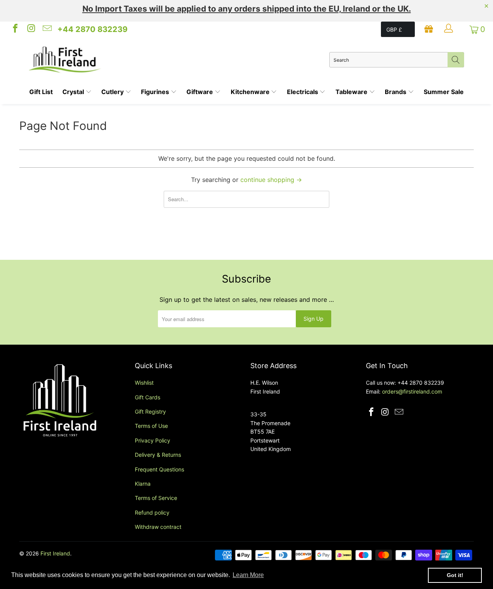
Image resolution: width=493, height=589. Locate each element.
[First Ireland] (179, 60)
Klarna (143, 483)
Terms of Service (156, 498)
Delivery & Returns (158, 454)
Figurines (156, 92)
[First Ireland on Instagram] (30, 29)
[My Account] (449, 29)
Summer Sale (444, 92)
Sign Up (314, 318)
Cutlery (113, 92)
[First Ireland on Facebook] (15, 29)
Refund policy (152, 512)
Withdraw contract (158, 526)
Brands (396, 92)
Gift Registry (150, 411)
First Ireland (55, 553)
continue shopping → (271, 179)
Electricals (303, 92)
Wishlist (144, 382)
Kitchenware (251, 92)
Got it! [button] (455, 575)
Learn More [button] (248, 575)
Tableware (352, 92)
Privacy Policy (152, 440)
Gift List (41, 92)
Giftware (200, 92)
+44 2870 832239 (92, 29)
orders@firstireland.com (412, 391)
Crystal (74, 92)
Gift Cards (147, 397)
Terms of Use (151, 425)
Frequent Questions (159, 469)
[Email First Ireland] (47, 29)
